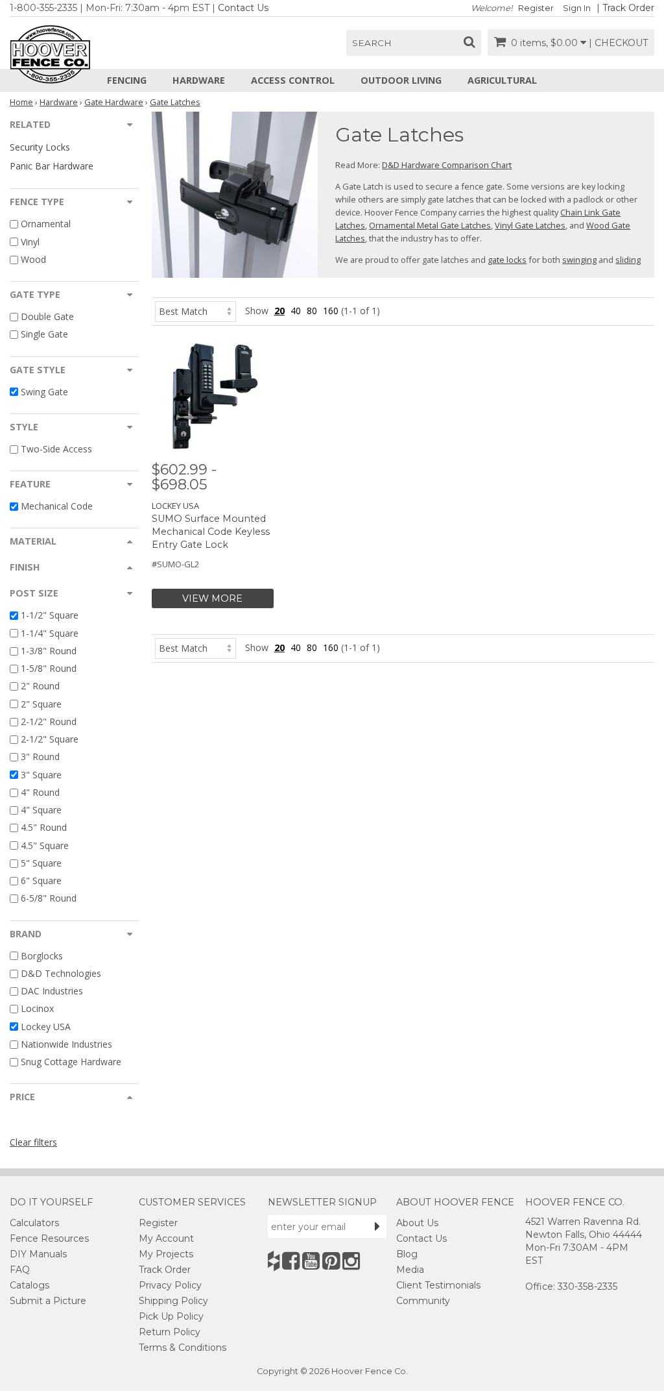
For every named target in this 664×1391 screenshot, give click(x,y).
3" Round (40, 757)
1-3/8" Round (49, 651)
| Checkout (618, 43)
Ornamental (46, 224)
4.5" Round (44, 828)
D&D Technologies (61, 973)
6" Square (41, 880)
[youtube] (311, 1261)
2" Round (40, 686)
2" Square (41, 704)
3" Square (41, 775)
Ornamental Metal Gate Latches (430, 225)
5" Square (41, 863)
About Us (417, 1223)
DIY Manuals (38, 1254)
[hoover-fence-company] (273, 1261)
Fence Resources (49, 1238)
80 (312, 310)
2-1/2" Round (49, 721)
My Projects (166, 1254)
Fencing (127, 80)
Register (536, 8)
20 (279, 310)
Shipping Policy (173, 1301)
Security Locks (40, 147)
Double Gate (47, 316)
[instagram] (351, 1261)
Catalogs (29, 1285)
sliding (628, 259)
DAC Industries (52, 991)
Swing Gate (44, 392)
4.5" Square (45, 845)
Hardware (198, 80)
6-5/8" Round (49, 898)
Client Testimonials (438, 1285)
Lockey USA (46, 1026)
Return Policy (169, 1332)
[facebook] (291, 1261)
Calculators (34, 1223)
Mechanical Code (57, 506)
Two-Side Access (56, 449)
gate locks (507, 259)
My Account (166, 1238)
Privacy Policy (170, 1285)
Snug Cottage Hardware (71, 1061)
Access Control (293, 80)
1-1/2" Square (49, 615)
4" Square (41, 810)
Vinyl (30, 242)
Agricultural (502, 80)
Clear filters (33, 1142)
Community (423, 1301)
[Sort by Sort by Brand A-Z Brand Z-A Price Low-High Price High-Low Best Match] (195, 310)
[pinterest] (331, 1261)
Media (410, 1269)
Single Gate (44, 334)
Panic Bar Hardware (51, 166)
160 (330, 310)
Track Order (628, 8)
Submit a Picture (48, 1301)
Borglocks (42, 956)
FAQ (20, 1269)
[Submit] (377, 1226)
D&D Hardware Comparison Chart (447, 165)
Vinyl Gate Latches (530, 225)
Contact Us (243, 8)
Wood (33, 259)
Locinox (37, 1009)
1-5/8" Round (49, 668)
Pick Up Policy (171, 1316)
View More (212, 598)
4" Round (40, 792)
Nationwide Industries (66, 1044)
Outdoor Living (401, 80)
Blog (407, 1254)
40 (295, 310)
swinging (579, 259)
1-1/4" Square (49, 633)
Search (372, 43)
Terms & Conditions (182, 1347)
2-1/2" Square (49, 739)
